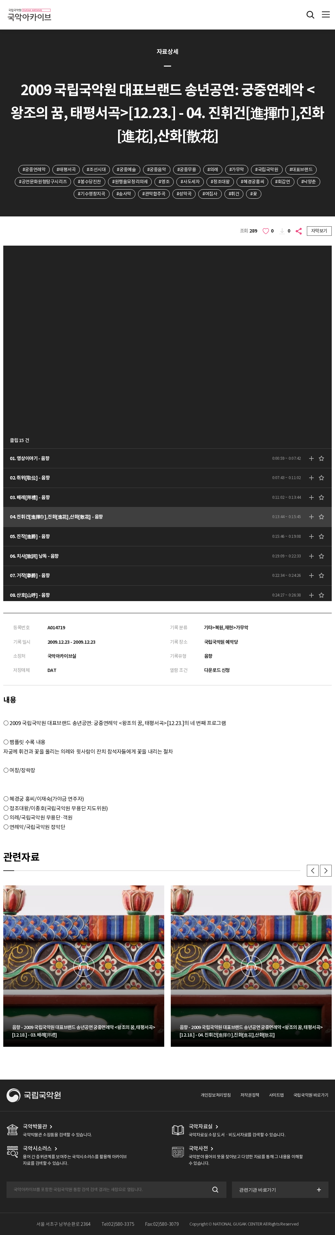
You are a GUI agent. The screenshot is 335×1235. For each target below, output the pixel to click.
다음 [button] (326, 871)
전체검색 (310, 15)
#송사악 (123, 194)
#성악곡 (184, 194)
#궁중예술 (126, 169)
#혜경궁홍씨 (252, 182)
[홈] (29, 7)
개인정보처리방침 (216, 1095)
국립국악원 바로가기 (310, 1095)
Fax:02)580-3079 (162, 1224)
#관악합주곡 (154, 194)
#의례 (212, 169)
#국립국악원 (266, 169)
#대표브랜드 (301, 169)
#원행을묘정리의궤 (130, 182)
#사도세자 (190, 182)
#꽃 (253, 194)
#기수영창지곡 (91, 194)
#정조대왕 (220, 182)
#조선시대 (96, 169)
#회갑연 (282, 182)
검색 (215, 1190)
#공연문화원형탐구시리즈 (43, 182)
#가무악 (236, 169)
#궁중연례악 (34, 169)
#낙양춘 (308, 182)
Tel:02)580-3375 (117, 1224)
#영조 (164, 182)
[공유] (299, 231)
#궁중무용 (186, 169)
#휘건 (234, 194)
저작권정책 (249, 1095)
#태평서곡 (66, 169)
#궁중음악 (156, 169)
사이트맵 (276, 1095)
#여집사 (210, 194)
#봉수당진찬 (89, 182)
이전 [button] (313, 871)
